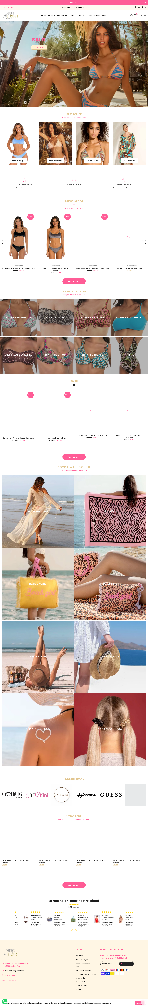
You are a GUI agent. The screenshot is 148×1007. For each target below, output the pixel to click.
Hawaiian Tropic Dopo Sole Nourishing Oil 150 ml (61, 859)
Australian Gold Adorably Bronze (21, 858)
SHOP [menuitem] (50, 15)
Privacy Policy (81, 976)
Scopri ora (138, 67)
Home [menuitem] (43, 15)
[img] (74, 902)
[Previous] (4, 239)
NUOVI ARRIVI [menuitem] (94, 15)
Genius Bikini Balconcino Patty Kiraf (42, 436)
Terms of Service (82, 983)
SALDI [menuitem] (104, 15)
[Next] (144, 239)
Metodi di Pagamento (84, 968)
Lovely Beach (25, 263)
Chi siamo (79, 953)
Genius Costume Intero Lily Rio (116, 433)
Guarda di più (72, 279)
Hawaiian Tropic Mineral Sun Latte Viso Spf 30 (99, 859)
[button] (72, 928)
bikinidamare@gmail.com (15, 968)
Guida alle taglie (82, 957)
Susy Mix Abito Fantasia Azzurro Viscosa (61, 266)
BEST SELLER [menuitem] (62, 15)
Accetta (139, 1003)
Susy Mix (62, 263)
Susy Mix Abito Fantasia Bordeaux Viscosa (98, 266)
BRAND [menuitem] (82, 15)
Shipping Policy (81, 979)
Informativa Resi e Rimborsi (86, 972)
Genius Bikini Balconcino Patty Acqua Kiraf (79, 436)
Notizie (78, 987)
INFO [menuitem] (73, 15)
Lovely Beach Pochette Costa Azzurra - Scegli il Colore (24, 267)
